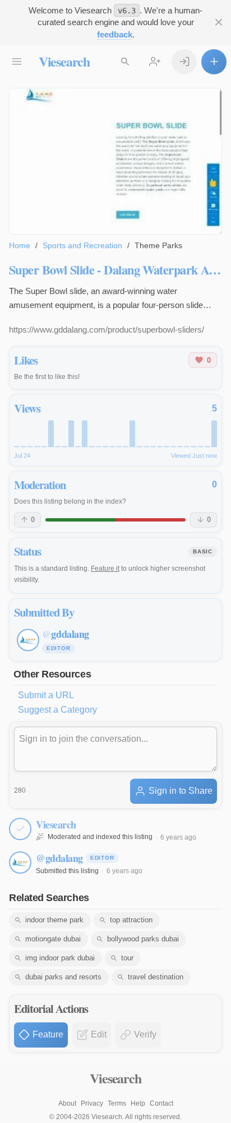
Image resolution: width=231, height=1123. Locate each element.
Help (138, 1103)
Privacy (92, 1103)
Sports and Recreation (82, 245)
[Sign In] (184, 61)
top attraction (131, 920)
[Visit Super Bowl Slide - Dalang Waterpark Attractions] (115, 161)
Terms (117, 1103)
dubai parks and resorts (63, 977)
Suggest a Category (57, 709)
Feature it (105, 568)
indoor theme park (54, 920)
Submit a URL (46, 695)
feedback (114, 34)
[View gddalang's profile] (20, 862)
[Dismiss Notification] (218, 23)
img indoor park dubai (60, 958)
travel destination (155, 977)
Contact (161, 1103)
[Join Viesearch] (155, 61)
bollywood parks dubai (143, 939)
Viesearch (64, 61)
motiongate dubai (53, 939)
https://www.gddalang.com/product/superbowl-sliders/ (106, 329)
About (67, 1103)
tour (127, 958)
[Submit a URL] (214, 61)
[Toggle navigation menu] (17, 61)
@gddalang (59, 858)
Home (19, 245)
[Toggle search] (125, 61)
